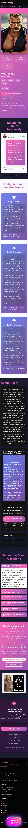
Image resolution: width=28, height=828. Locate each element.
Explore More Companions (15, 664)
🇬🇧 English (3, 801)
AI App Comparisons (6, 778)
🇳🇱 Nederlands (4, 812)
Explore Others (14, 544)
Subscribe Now (13, 728)
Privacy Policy (14, 748)
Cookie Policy (24, 822)
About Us (3, 822)
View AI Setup (8, 98)
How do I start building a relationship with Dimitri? (13, 615)
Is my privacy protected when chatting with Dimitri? (12, 609)
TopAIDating (8, 3)
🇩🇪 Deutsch (4, 803)
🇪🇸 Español (4, 805)
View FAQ (14, 541)
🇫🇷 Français (4, 810)
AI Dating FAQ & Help (6, 794)
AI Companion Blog (6, 789)
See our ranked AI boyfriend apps (14, 821)
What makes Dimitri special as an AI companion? (11, 566)
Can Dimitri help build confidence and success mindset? (12, 597)
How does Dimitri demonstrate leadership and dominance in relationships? (13, 591)
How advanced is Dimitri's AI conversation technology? (13, 603)
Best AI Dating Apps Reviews (8, 773)
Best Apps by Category (7, 775)
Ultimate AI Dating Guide (7, 787)
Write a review (4, 792)
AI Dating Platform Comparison (9, 780)
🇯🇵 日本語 (3, 808)
